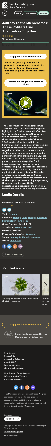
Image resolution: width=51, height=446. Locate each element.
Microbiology (9, 220)
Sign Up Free (30, 13)
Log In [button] (18, 13)
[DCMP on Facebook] (21, 387)
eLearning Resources (14, 368)
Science (13, 214)
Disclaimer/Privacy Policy (13, 432)
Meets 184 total (23, 227)
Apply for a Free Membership (25, 56)
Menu (42, 13)
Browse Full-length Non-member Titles (25, 83)
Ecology (32, 217)
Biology (17, 217)
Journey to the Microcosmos (25, 237)
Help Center (10, 353)
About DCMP (10, 362)
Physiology (22, 220)
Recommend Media (13, 379)
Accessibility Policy (11, 435)
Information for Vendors (15, 376)
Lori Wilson (15, 240)
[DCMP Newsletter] (33, 387)
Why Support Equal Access (17, 373)
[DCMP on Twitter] (16, 387)
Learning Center (12, 365)
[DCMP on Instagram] (27, 387)
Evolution (42, 217)
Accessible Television (14, 359)
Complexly (31, 233)
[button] (4, 246)
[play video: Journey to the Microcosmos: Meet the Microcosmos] (21, 294)
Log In (18, 70)
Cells (24, 217)
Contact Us (9, 356)
